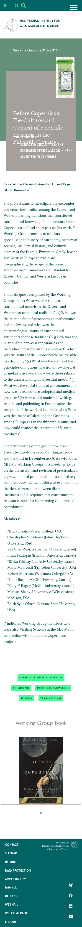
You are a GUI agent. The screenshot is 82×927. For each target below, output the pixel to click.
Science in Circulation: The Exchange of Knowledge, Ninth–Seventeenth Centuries (46, 150)
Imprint (11, 862)
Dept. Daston (26, 137)
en (5, 5)
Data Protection (18, 870)
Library (10, 921)
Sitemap (11, 853)
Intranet (12, 896)
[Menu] (74, 8)
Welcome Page (16, 913)
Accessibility (15, 879)
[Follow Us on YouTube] (71, 916)
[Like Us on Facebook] (71, 895)
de (16, 5)
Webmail (11, 904)
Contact (11, 844)
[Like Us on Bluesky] (71, 884)
